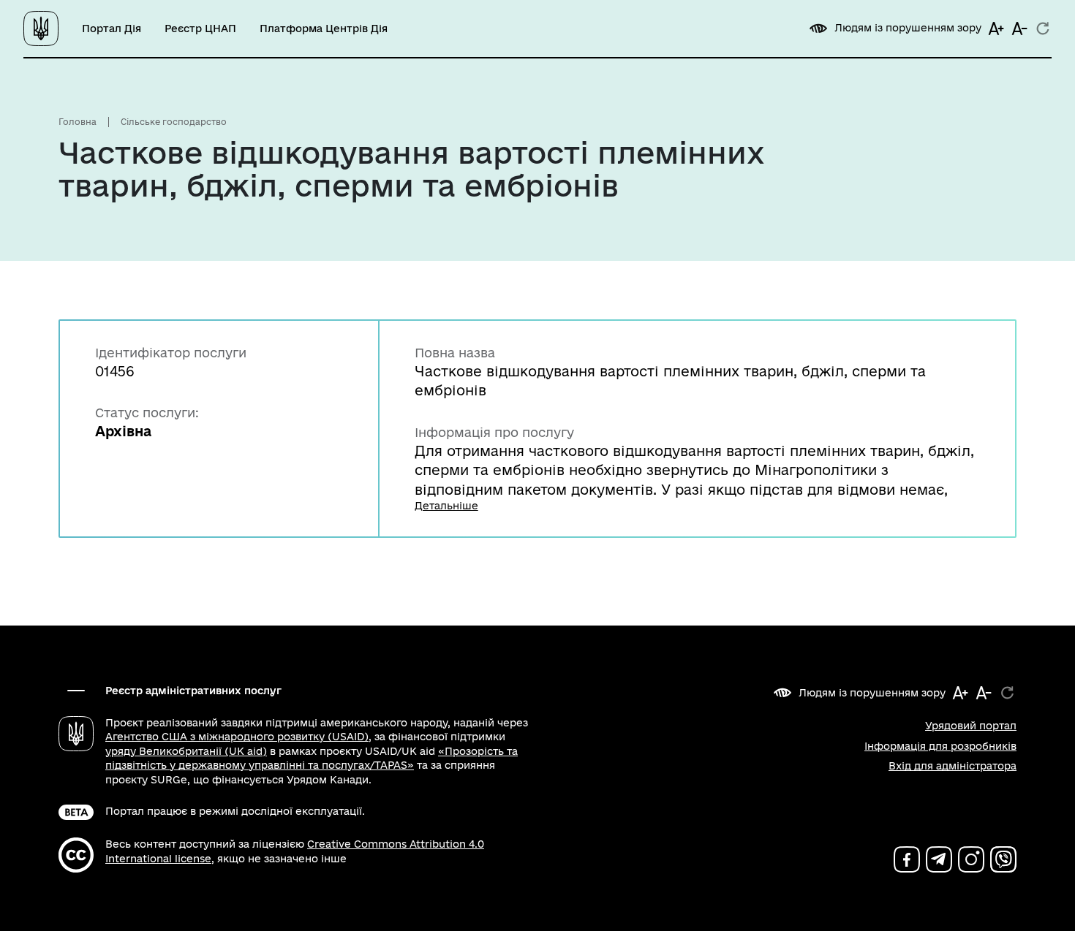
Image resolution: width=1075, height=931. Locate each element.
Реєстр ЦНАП (200, 28)
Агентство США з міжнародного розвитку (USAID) (237, 736)
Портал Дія (111, 28)
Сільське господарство (174, 121)
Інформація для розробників (940, 746)
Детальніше (446, 506)
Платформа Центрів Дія (324, 28)
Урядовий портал (970, 726)
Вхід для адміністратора (952, 766)
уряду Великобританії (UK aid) (186, 751)
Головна (78, 121)
